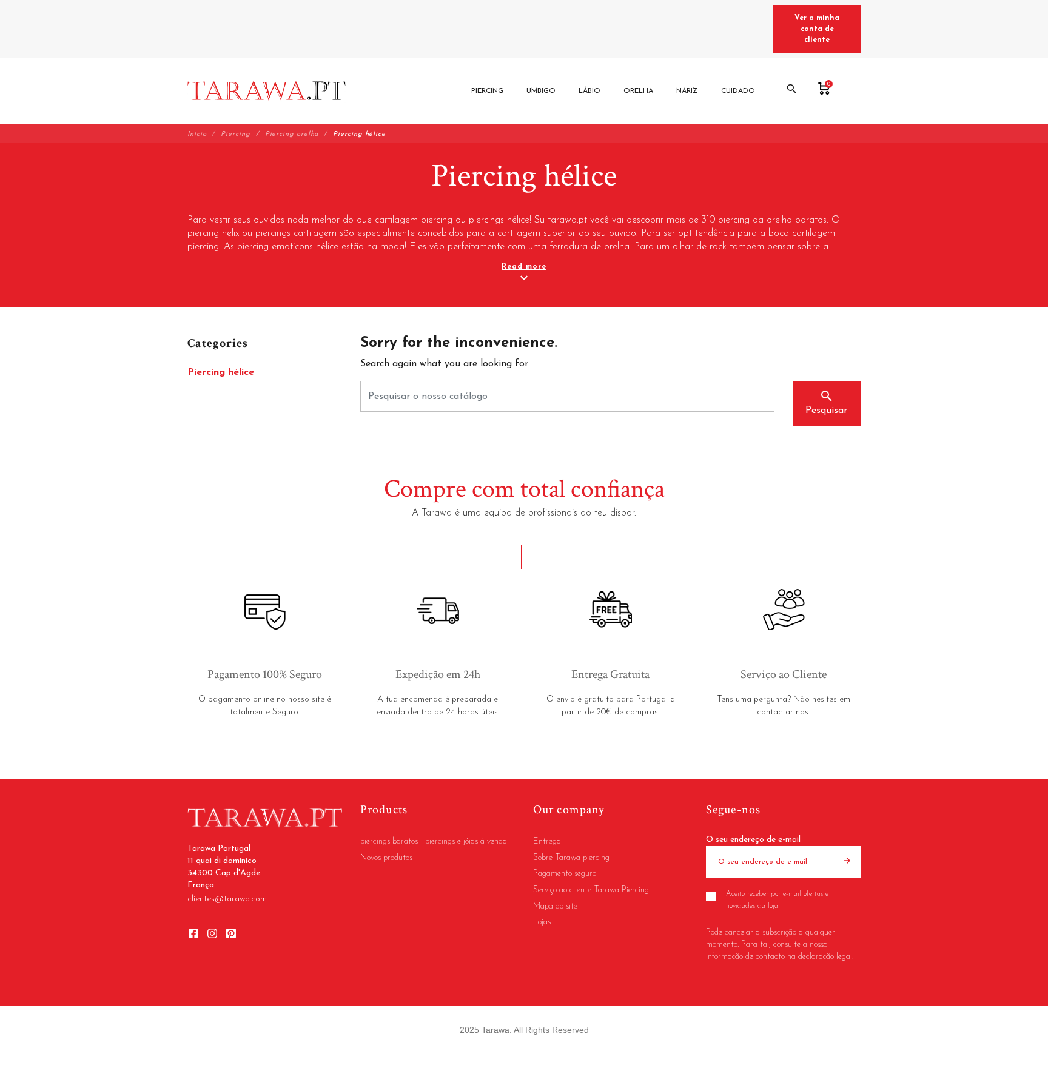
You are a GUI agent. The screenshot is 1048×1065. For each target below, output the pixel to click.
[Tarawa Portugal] (266, 91)
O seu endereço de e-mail (753, 839)
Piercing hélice (220, 372)
